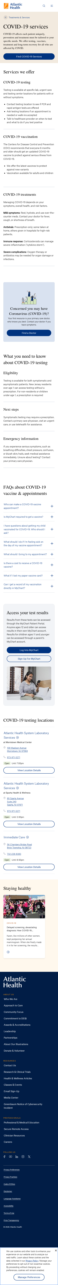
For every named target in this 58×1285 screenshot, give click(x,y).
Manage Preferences (29, 1277)
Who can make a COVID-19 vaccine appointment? (22, 506)
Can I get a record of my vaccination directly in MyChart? (23, 586)
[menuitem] (27, 999)
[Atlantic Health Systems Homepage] (13, 5)
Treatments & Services (19, 17)
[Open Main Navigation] (52, 6)
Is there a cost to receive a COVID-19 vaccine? (23, 565)
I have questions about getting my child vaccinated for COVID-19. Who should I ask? (24, 529)
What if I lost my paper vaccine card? (23, 575)
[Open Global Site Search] (44, 6)
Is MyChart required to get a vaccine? (23, 516)
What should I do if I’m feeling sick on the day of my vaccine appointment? (23, 543)
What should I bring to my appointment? (25, 554)
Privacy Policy (32, 1260)
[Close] (56, 1250)
